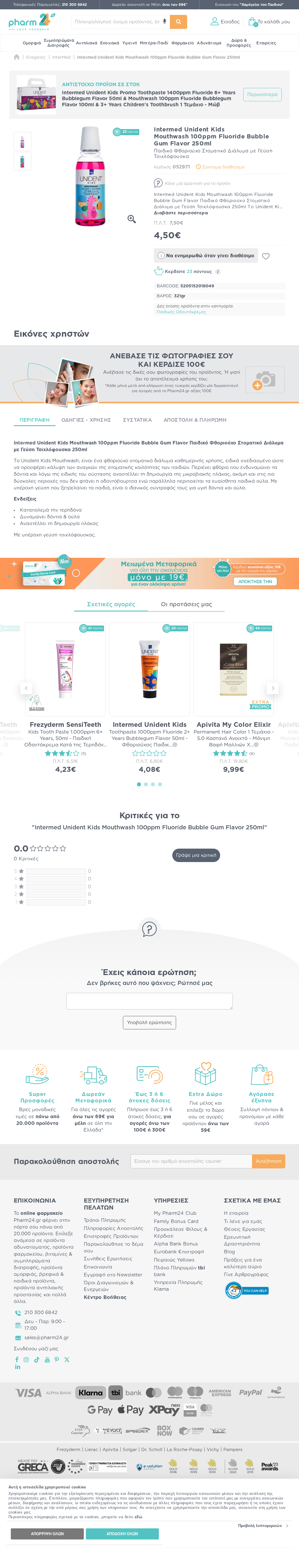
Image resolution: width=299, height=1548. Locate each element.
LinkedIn (18, 1367)
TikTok (37, 1360)
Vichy (213, 1450)
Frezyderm (68, 1450)
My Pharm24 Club (175, 1213)
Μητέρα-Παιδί (154, 43)
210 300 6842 (41, 1312)
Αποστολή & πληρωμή (195, 420)
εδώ (138, 1517)
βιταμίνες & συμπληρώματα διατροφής (43, 1261)
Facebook (17, 1360)
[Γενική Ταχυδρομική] (107, 1430)
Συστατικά (137, 420)
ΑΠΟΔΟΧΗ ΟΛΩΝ (122, 1534)
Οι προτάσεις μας (186, 604)
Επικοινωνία (98, 1267)
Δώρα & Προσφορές (239, 43)
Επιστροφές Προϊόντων (111, 1236)
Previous (26, 688)
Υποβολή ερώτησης (149, 1022)
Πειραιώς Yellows (174, 1260)
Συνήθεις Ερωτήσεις (108, 1259)
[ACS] (218, 1430)
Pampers (232, 1450)
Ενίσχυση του (249, 4)
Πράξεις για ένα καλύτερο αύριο (243, 1263)
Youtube (47, 1360)
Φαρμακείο (182, 43)
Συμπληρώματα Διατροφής (59, 43)
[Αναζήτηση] (178, 22)
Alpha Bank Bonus (176, 1244)
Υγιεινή (129, 43)
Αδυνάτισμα (209, 43)
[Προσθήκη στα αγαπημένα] (265, 256)
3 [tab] (153, 784)
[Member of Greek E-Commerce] (33, 1466)
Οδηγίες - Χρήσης (86, 420)
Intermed (25, 443)
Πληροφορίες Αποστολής (114, 1228)
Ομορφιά (32, 43)
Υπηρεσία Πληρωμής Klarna (178, 1286)
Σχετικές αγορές (111, 604)
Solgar (130, 1450)
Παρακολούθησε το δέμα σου (114, 1247)
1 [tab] (139, 784)
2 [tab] (146, 784)
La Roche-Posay (184, 1450)
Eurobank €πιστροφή (179, 1252)
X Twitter (67, 1360)
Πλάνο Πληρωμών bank (179, 1271)
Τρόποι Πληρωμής (105, 1220)
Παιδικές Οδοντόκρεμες (181, 312)
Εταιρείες (266, 43)
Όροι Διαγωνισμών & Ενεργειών (108, 1286)
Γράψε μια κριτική (196, 855)
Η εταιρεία (236, 1213)
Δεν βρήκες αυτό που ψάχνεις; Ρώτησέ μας (150, 983)
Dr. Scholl (151, 1450)
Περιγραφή (35, 420)
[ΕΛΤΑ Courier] (80, 1430)
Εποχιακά (109, 43)
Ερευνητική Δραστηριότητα (242, 1240)
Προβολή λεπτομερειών (260, 1525)
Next (273, 688)
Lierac (91, 1450)
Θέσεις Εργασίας (244, 1229)
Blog (229, 1252)
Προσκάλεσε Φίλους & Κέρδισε (180, 1232)
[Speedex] (138, 1430)
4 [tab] (160, 784)
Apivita (110, 1450)
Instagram (26, 1360)
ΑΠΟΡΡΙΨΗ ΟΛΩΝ (47, 1534)
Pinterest (57, 1360)
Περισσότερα (262, 94)
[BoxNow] (164, 1430)
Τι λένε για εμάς (243, 1221)
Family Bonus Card (176, 1221)
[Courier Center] (191, 1430)
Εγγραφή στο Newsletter (113, 1275)
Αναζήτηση (268, 1161)
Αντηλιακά (86, 43)
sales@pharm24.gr (47, 1337)
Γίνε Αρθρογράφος (246, 1274)
